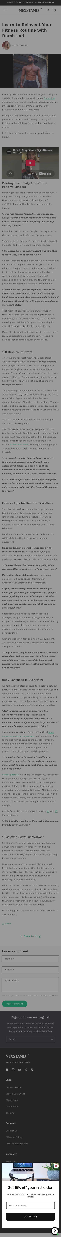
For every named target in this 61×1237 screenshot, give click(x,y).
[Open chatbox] (55, 1231)
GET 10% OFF (30, 1216)
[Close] (55, 1166)
